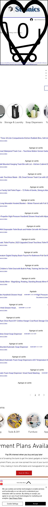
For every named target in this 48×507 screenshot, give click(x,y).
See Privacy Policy (15, 498)
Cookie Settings (12, 504)
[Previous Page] (30, 395)
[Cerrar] (45, 488)
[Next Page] (44, 395)
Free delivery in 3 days (42, 297)
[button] (24, 42)
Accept (35, 504)
